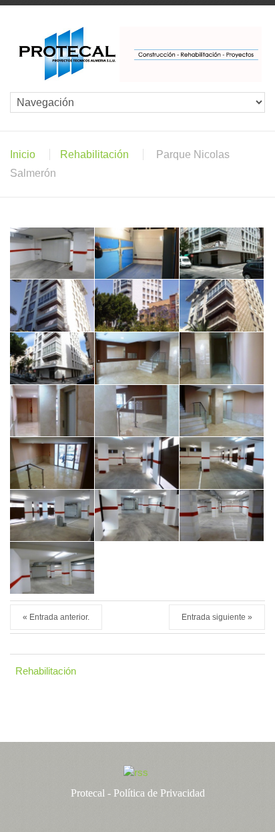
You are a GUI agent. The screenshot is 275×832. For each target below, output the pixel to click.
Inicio (22, 154)
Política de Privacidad (159, 793)
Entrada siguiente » (217, 617)
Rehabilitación (94, 154)
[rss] (135, 772)
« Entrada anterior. (56, 617)
